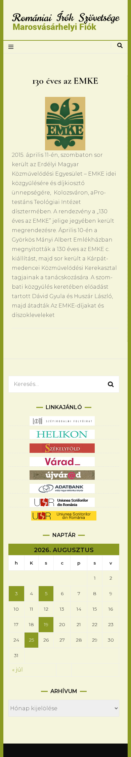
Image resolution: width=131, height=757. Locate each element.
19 (46, 624)
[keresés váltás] (120, 45)
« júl (17, 669)
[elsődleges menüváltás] (12, 46)
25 (31, 640)
